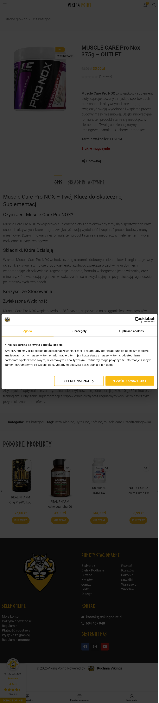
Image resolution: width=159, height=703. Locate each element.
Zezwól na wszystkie (127, 381)
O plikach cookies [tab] (129, 330)
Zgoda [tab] (27, 330)
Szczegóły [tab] (78, 330)
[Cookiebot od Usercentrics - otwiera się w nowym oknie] (135, 320)
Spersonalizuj (75, 381)
